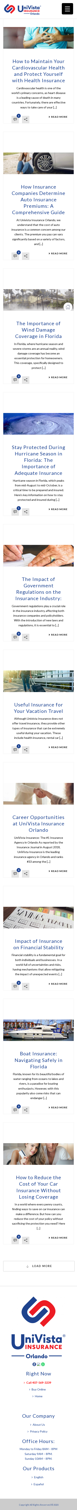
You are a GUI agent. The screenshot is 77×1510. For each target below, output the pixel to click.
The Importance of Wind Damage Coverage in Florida (38, 329)
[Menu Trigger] (67, 8)
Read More (59, 117)
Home (39, 1396)
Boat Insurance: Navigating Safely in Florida (39, 1059)
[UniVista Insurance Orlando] (24, 9)
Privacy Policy (38, 1431)
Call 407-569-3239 (38, 1382)
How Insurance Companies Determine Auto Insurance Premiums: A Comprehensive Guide (38, 199)
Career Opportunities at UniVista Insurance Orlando (38, 823)
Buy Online (39, 1389)
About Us (39, 1424)
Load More (41, 1266)
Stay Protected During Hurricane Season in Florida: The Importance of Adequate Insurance (38, 460)
